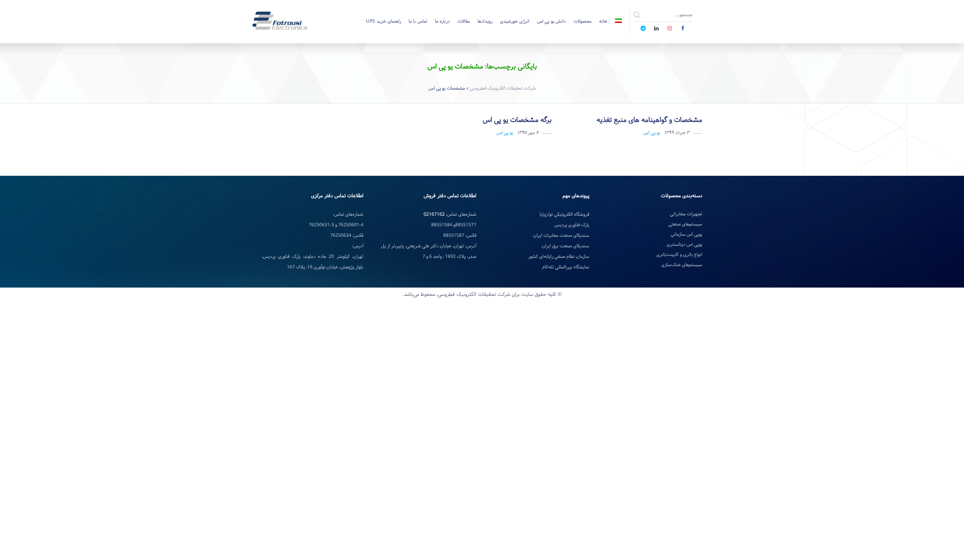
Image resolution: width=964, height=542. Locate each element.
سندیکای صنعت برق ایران (565, 246)
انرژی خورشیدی (514, 21)
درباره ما (442, 21)
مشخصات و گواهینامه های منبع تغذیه (649, 120)
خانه (603, 21)
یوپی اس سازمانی (686, 234)
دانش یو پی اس (551, 21)
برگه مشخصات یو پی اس (517, 120)
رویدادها (485, 21)
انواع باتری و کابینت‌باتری (679, 255)
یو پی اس (651, 133)
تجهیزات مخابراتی (686, 214)
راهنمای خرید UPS (383, 21)
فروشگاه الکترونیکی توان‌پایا (564, 214)
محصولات (583, 21)
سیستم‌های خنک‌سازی (681, 265)
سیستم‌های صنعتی (685, 224)
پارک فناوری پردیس (571, 225)
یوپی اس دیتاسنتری (684, 244)
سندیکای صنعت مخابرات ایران (561, 235)
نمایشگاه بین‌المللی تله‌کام (565, 267)
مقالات (464, 21)
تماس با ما (418, 21)
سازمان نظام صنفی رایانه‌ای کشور (558, 256)
